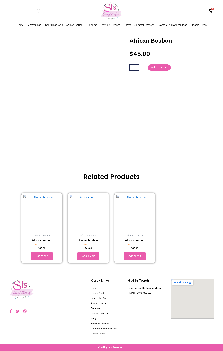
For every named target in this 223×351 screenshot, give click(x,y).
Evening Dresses (110, 25)
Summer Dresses (144, 25)
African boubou (75, 25)
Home (20, 25)
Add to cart (159, 67)
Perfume (92, 25)
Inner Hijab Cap (54, 25)
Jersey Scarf (34, 25)
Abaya (127, 25)
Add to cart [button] (42, 256)
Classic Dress (198, 25)
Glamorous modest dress (172, 25)
